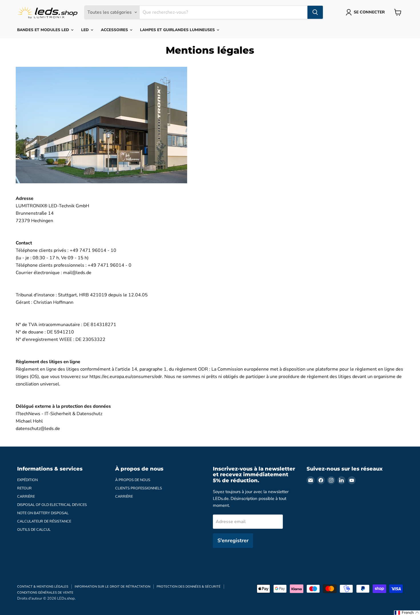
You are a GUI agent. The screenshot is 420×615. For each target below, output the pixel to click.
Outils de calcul (34, 529)
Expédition (27, 480)
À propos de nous (132, 480)
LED (85, 30)
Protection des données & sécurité (189, 586)
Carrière (26, 496)
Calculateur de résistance (44, 521)
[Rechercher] (315, 12)
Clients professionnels (138, 488)
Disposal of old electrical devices (52, 504)
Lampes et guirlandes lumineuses (178, 30)
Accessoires (115, 30)
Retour (24, 488)
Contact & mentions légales (42, 586)
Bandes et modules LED (43, 30)
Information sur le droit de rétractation (112, 586)
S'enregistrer (233, 540)
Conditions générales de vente (45, 592)
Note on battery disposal (43, 513)
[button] (407, 612)
